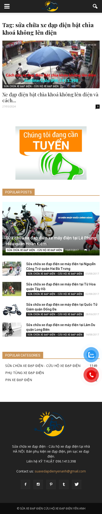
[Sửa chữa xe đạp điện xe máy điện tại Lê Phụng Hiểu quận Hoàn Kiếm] (51, 228)
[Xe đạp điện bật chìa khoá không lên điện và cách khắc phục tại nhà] (51, 64)
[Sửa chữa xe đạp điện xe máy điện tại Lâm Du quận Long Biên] (11, 330)
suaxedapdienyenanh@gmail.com (60, 471)
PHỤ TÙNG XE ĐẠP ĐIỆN (24, 372)
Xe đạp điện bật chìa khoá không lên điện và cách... (50, 97)
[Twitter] (76, 484)
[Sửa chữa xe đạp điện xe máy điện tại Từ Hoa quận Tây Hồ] (11, 289)
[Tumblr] (64, 484)
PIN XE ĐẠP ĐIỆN (18, 380)
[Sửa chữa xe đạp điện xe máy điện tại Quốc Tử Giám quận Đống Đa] (11, 309)
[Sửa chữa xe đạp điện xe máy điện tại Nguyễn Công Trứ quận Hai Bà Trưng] (11, 269)
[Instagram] (38, 484)
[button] (95, 6)
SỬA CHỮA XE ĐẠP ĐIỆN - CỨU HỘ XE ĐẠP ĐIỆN (31, 86)
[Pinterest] (51, 484)
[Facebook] (25, 484)
